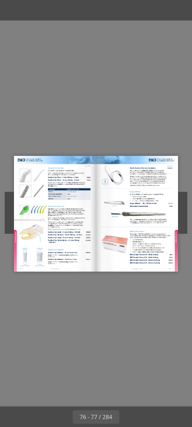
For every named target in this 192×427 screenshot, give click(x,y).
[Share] (158, 10)
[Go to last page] (150, 416)
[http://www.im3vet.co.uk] (137, 268)
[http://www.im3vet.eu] (55, 268)
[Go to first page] (42, 416)
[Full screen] (179, 10)
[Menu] (13, 10)
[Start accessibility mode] (54, 10)
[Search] (33, 10)
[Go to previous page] (62, 416)
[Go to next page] (129, 416)
